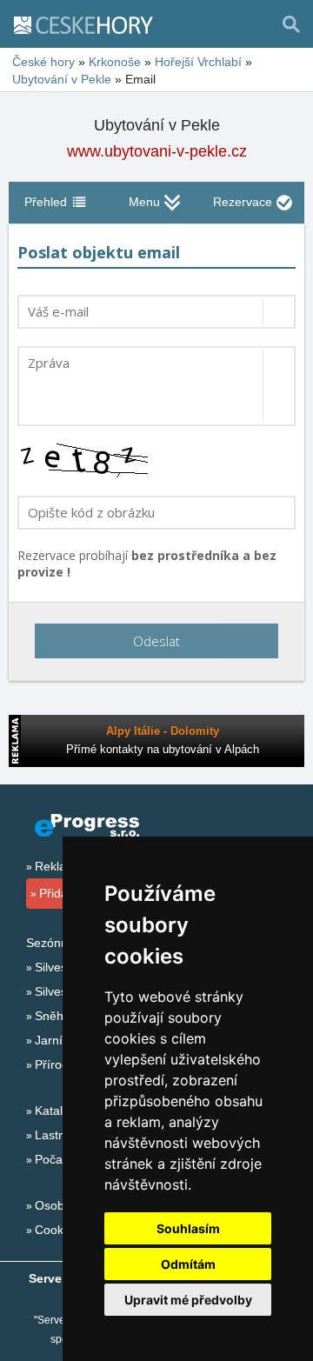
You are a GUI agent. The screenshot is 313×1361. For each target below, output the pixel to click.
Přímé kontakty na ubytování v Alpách (162, 749)
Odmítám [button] (188, 1264)
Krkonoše (115, 62)
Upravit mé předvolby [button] (188, 1299)
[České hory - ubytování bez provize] (90, 24)
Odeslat (156, 641)
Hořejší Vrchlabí (198, 62)
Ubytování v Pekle (61, 79)
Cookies (57, 1230)
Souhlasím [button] (188, 1228)
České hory (43, 62)
